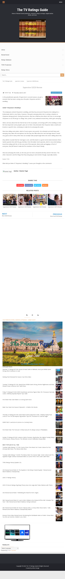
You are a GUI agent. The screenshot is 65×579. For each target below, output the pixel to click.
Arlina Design (35, 568)
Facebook (29, 185)
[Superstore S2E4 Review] (25, 199)
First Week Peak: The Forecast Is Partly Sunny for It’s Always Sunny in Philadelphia (25, 430)
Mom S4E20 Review (7, 216)
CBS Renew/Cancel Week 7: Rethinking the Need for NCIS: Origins (20, 492)
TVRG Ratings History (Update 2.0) (12, 462)
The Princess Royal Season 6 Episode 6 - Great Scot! (19, 320)
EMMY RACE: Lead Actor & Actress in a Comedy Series (17, 422)
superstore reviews (56, 92)
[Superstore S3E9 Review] (10, 199)
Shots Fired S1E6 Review (56, 216)
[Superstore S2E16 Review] (54, 199)
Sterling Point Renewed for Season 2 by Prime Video (17, 377)
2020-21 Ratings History (9, 477)
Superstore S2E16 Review (55, 207)
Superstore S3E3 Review (39, 207)
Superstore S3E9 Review (9, 207)
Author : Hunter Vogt (21, 171)
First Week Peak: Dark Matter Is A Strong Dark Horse (17, 399)
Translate (13, 550)
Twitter (38, 185)
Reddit (21, 185)
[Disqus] (32, 244)
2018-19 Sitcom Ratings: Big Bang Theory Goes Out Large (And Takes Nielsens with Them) (27, 485)
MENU (60, 2)
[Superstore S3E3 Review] (39, 199)
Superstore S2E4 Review (24, 207)
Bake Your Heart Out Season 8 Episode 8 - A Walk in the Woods (20, 407)
